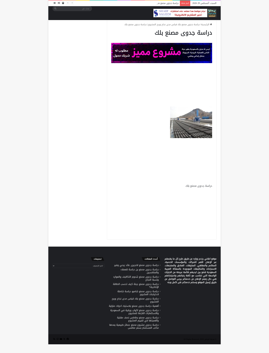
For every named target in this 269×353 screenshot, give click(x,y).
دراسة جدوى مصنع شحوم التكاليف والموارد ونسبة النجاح (150, 3)
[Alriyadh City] (184, 13)
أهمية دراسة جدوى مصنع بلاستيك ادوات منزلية (134, 306)
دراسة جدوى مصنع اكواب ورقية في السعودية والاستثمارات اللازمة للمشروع (134, 311)
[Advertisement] (161, 85)
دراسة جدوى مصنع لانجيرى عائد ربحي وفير (136, 265)
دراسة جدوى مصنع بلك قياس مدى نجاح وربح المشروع (174, 24)
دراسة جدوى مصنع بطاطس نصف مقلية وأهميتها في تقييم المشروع (138, 319)
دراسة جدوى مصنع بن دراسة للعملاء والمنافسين (140, 271)
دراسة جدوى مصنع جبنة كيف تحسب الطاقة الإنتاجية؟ (136, 285)
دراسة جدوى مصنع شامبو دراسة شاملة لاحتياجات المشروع (138, 293)
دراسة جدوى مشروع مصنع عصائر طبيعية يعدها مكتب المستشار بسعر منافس (134, 326)
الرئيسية (205, 24)
